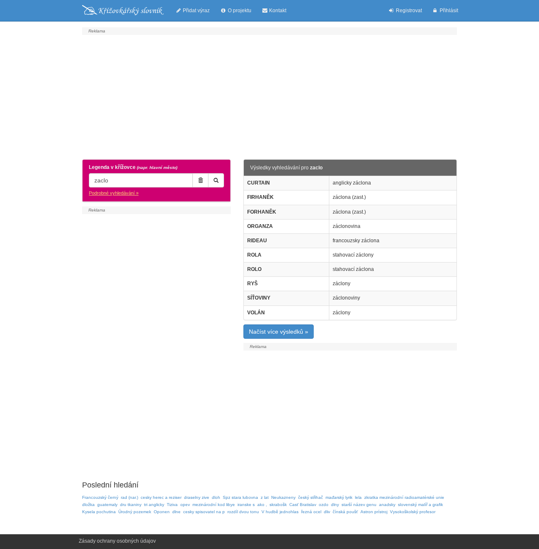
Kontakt (277, 10)
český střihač (310, 497)
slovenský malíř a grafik (420, 504)
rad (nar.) (129, 497)
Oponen (162, 511)
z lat (265, 497)
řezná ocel (311, 511)
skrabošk (278, 504)
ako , (262, 504)
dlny (335, 504)
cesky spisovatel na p (204, 511)
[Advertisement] (269, 96)
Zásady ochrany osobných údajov (117, 541)
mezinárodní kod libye (213, 504)
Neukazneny (283, 497)
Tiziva (172, 504)
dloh (216, 497)
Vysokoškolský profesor (412, 511)
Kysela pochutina (99, 511)
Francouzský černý (100, 497)
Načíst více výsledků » (278, 331)
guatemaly (107, 504)
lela (358, 497)
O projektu (239, 10)
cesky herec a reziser (161, 497)
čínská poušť (345, 511)
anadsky (387, 504)
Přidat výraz (195, 10)
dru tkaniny (130, 504)
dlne (176, 511)
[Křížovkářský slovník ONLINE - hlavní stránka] (123, 10)
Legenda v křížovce (133, 167)
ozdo (323, 504)
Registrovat (408, 10)
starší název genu (359, 504)
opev (185, 504)
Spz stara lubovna (240, 497)
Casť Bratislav (302, 504)
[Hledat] (216, 180)
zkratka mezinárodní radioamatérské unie (404, 497)
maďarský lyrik (339, 497)
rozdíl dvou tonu (243, 511)
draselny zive (196, 497)
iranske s (246, 504)
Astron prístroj (373, 511)
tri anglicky (154, 504)
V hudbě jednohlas (280, 511)
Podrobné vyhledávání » (114, 192)
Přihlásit (448, 10)
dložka (88, 504)
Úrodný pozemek (134, 511)
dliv (327, 511)
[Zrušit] (200, 180)
